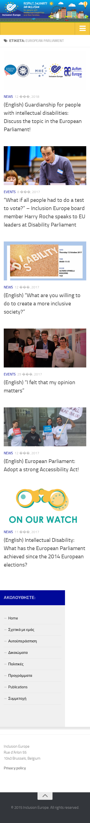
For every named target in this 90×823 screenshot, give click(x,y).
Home (13, 618)
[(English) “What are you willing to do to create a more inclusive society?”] (45, 260)
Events (10, 192)
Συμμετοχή (17, 698)
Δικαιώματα (18, 652)
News (8, 97)
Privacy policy (15, 768)
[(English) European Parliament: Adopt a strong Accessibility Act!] (45, 426)
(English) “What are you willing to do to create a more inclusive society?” (42, 303)
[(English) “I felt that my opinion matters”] (45, 348)
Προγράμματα (20, 675)
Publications (18, 687)
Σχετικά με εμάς (21, 629)
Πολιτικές (16, 664)
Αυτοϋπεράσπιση (22, 641)
